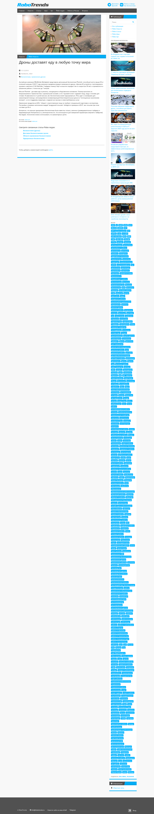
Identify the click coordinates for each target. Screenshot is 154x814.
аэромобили (116, 270)
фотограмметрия (117, 747)
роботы (114, 625)
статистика (115, 698)
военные (125, 304)
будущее (115, 290)
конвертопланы (117, 421)
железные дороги (122, 364)
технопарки (115, 715)
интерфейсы (124, 384)
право (114, 548)
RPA (129, 236)
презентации (121, 548)
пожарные (124, 528)
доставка (129, 353)
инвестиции (128, 378)
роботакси (125, 616)
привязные (126, 551)
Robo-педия (60, 11)
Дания (122, 341)
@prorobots (115, 4)
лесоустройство (117, 438)
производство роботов (119, 574)
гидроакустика (116, 321)
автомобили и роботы (119, 248)
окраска (114, 503)
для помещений (117, 344)
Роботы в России (73, 11)
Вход (134, 810)
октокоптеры (123, 503)
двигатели (129, 341)
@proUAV (115, 6)
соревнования (127, 673)
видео (122, 296)
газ (113, 316)
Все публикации (117, 26)
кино (124, 404)
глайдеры (115, 324)
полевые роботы (117, 534)
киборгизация (116, 404)
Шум (45, 11)
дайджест (115, 341)
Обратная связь (118, 788)
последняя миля (123, 543)
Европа (130, 361)
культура (114, 432)
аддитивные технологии (120, 256)
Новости (30, 11)
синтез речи (121, 667)
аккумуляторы (116, 259)
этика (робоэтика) (125, 769)
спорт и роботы (128, 693)
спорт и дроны (117, 693)
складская (129, 667)
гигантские (123, 319)
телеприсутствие (124, 707)
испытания (115, 392)
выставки (130, 313)
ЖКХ (113, 370)
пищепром (115, 523)
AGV (113, 225)
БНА (123, 287)
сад (124, 647)
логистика (126, 441)
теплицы (114, 710)
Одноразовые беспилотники (33, 138)
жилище (127, 367)
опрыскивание (116, 509)
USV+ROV (119, 239)
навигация (127, 463)
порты (114, 543)
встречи (114, 313)
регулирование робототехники (122, 611)
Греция (123, 333)
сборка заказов (127, 656)
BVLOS (114, 228)
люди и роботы (127, 443)
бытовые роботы (125, 290)
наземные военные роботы (121, 469)
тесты (122, 713)
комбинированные (125, 412)
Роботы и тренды (129, 4)
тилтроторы (116, 718)
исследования (125, 392)
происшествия (116, 577)
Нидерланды (130, 477)
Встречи (85, 11)
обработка (124, 486)
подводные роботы (127, 526)
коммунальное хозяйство (120, 415)
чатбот (127, 755)
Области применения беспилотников (37, 136)
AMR (120, 225)
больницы (130, 287)
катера (114, 401)
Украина (121, 732)
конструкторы (124, 424)
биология (126, 282)
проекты (114, 565)
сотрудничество (126, 676)
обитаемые (115, 486)
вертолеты (115, 296)
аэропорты (125, 270)
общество (129, 497)
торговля (130, 718)
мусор (128, 460)
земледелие (128, 370)
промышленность (118, 579)
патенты (124, 517)
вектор (126, 293)
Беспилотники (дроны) (31, 130)
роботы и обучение (118, 630)
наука (120, 472)
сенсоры (114, 664)
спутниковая (116, 696)
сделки (125, 659)
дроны (124, 361)
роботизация (116, 619)
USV (113, 239)
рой (125, 645)
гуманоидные (116, 339)
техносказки (125, 715)
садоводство (116, 650)
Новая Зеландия (117, 480)
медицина (115, 449)
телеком (114, 707)
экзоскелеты (127, 761)
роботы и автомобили (125, 625)
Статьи (38, 11)
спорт (124, 690)
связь (120, 659)
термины (131, 710)
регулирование (117, 605)
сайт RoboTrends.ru (118, 653)
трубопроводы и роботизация (122, 730)
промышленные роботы (120, 582)
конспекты (115, 424)
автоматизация (117, 245)
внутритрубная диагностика (121, 302)
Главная (22, 11)
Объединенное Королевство (121, 500)
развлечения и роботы (119, 594)
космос (131, 429)
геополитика (119, 316)
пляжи (123, 523)
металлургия (125, 452)
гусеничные (126, 339)
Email (124, 776)
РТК (113, 647)
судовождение (128, 701)
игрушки (114, 373)
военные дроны (117, 307)
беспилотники (26, 77)
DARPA (120, 228)
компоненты (124, 418)
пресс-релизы (116, 551)
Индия (114, 381)
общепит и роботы (118, 497)
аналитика (126, 259)
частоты (121, 755)
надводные (115, 466)
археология (116, 268)
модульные (115, 458)
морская (114, 460)
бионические (116, 287)
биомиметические (118, 285)
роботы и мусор (117, 628)
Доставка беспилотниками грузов (35, 133)
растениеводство (117, 602)
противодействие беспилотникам (123, 585)
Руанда (118, 647)
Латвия (131, 435)
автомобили (128, 245)
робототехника (127, 619)
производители (124, 565)
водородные (116, 304)
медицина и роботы (127, 449)
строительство (116, 701)
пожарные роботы (118, 531)
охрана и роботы (117, 514)
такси (129, 704)
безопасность (116, 276)
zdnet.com (27, 119)
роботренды (125, 622)
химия (114, 749)
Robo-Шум (116, 34)
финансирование (118, 744)
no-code (125, 234)
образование (116, 489)
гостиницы (126, 330)
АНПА (114, 265)
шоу (120, 761)
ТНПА (123, 718)
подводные (115, 526)
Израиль (114, 375)
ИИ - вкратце (127, 375)
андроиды (115, 262)
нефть (122, 477)
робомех (129, 613)
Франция (128, 747)
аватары (120, 242)
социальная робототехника (121, 681)
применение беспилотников (121, 557)
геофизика (129, 316)
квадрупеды (122, 401)
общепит (130, 494)
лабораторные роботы (119, 435)
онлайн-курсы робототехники (122, 506)
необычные (128, 475)
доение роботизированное (121, 347)
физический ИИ (117, 741)
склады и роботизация (126, 670)
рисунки (122, 613)
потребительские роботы (120, 545)
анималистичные (126, 262)
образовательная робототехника (123, 492)
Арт (52, 11)
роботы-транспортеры (119, 642)
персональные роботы (119, 520)
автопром (125, 251)
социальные (116, 684)
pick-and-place (116, 236)
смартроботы (116, 673)
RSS (120, 776)
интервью (115, 384)
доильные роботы (118, 350)
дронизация (130, 358)
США (124, 704)
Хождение (124, 752)
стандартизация (127, 696)
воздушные (128, 310)
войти (51, 150)
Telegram (130, 776)
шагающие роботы (118, 758)
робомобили (116, 616)
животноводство (117, 367)
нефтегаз (115, 477)
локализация (116, 443)
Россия (130, 645)
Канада (125, 398)
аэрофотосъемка (126, 273)
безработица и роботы (119, 279)
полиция (128, 537)
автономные (116, 251)
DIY (125, 228)
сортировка (115, 676)
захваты (119, 370)
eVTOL (114, 234)
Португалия (125, 540)
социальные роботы (118, 687)
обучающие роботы (118, 494)
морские (122, 460)
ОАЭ (126, 483)
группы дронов (129, 336)
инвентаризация (117, 378)
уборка (114, 732)
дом (127, 350)
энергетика (125, 767)
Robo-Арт (115, 37)
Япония (131, 772)
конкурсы (127, 421)
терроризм (115, 713)
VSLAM (126, 239)
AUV (130, 225)
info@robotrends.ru (38, 810)
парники (128, 514)
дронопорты (116, 361)
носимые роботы (117, 483)
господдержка (116, 330)
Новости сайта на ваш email (57, 810)
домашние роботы (118, 353)
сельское (115, 662)
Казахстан (129, 395)
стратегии (124, 698)
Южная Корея (116, 772)
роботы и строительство (120, 636)
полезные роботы (118, 537)
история (114, 395)
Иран (127, 387)
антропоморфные (123, 265)
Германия (115, 319)
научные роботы (117, 475)
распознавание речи (119, 599)
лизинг (114, 441)
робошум (115, 645)
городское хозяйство (119, 327)
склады (114, 670)
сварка (114, 659)
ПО (128, 523)
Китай (129, 404)
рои (121, 645)
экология (123, 764)
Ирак (122, 387)
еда (113, 364)
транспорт (115, 721)
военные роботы (117, 310)
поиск (128, 531)
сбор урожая (116, 656)
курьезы (122, 432)
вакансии (119, 293)
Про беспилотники (129, 6)
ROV (124, 236)
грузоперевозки (117, 336)
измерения (127, 373)
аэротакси (115, 273)
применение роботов (119, 562)
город (132, 324)
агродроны (123, 253)
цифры (114, 755)
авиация (127, 242)
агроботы (115, 253)
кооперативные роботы (120, 429)
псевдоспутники (117, 588)
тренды (130, 724)
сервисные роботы (125, 664)
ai (116, 225)
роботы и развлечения (119, 633)
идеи (120, 373)
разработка (123, 596)
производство (116, 568)
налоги (114, 472)
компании (115, 418)
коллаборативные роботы (120, 409)
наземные (124, 466)
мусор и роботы (117, 463)
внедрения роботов (118, 299)
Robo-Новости (33, 57)
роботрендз (116, 622)
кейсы (130, 401)
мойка (123, 458)
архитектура (125, 268)
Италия (121, 395)
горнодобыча (124, 324)
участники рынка (117, 738)
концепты (115, 426)
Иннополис (121, 381)
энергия (114, 769)
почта (132, 545)
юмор (125, 772)
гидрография (127, 321)
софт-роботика (117, 679)
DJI (128, 231)
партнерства (116, 517)
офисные (126, 509)
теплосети (122, 710)
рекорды (114, 613)
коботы (114, 407)
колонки (114, 412)
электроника (116, 767)
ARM (125, 225)
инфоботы (115, 387)
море (128, 458)
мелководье (116, 452)
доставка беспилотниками (120, 356)
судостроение (116, 704)
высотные (122, 313)
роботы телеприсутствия (120, 639)
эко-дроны (115, 764)
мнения (114, 455)
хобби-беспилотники (125, 749)
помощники (116, 540)
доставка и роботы (118, 358)
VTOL (113, 242)
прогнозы (131, 562)
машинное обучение (127, 446)
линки (120, 441)
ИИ (120, 375)
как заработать (117, 398)
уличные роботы (117, 735)
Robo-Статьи (116, 31)
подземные (115, 528)
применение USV (117, 554)
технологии (130, 713)
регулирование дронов (119, 608)
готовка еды (116, 333)
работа (126, 588)
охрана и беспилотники (120, 511)
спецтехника (116, 690)
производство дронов (119, 571)
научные (126, 472)
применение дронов (38, 77)
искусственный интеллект (120, 390)
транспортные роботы (119, 724)
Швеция (114, 761)
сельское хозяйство (126, 662)
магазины (115, 446)
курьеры (129, 432)
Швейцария (130, 758)
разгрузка (115, 596)
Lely (119, 234)
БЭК (113, 293)
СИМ (113, 667)
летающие (127, 438)
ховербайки (116, 752)
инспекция (130, 381)
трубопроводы (116, 727)
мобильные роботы (125, 455)
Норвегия (128, 480)
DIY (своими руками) (119, 231)
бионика (128, 285)
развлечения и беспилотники (122, 591)
